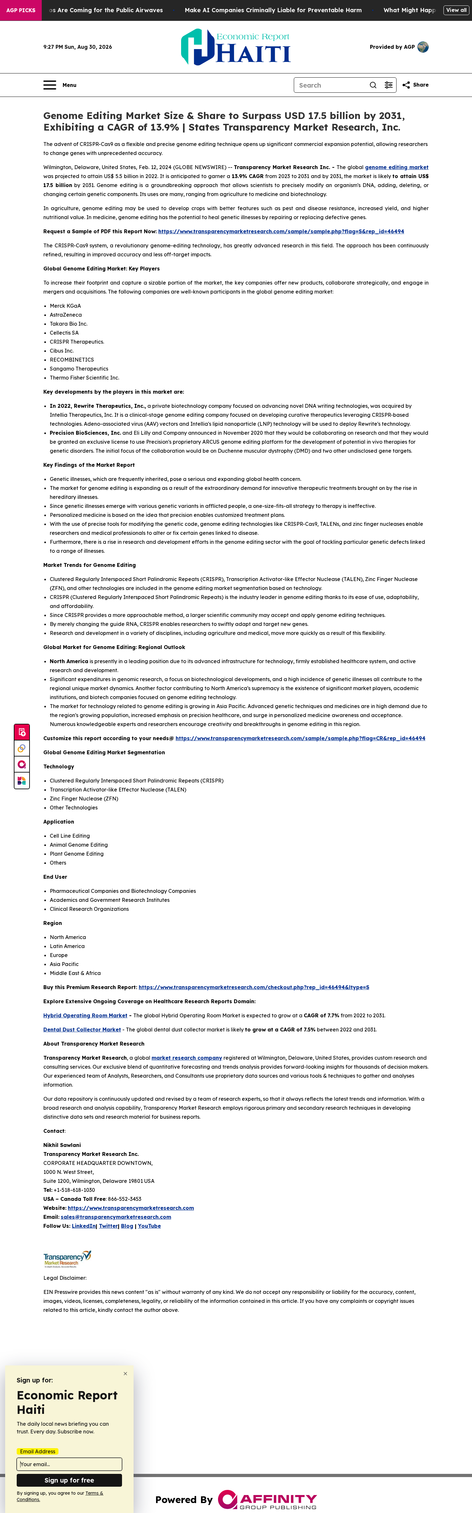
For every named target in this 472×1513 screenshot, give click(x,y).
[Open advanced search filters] (388, 85)
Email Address (37, 1451)
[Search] (373, 85)
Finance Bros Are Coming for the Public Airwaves (90, 10)
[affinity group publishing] (21, 764)
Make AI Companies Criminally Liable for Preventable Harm (273, 10)
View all (456, 10)
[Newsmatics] (21, 781)
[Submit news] (21, 732)
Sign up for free (69, 1480)
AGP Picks (20, 10)
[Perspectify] (21, 748)
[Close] (125, 1374)
